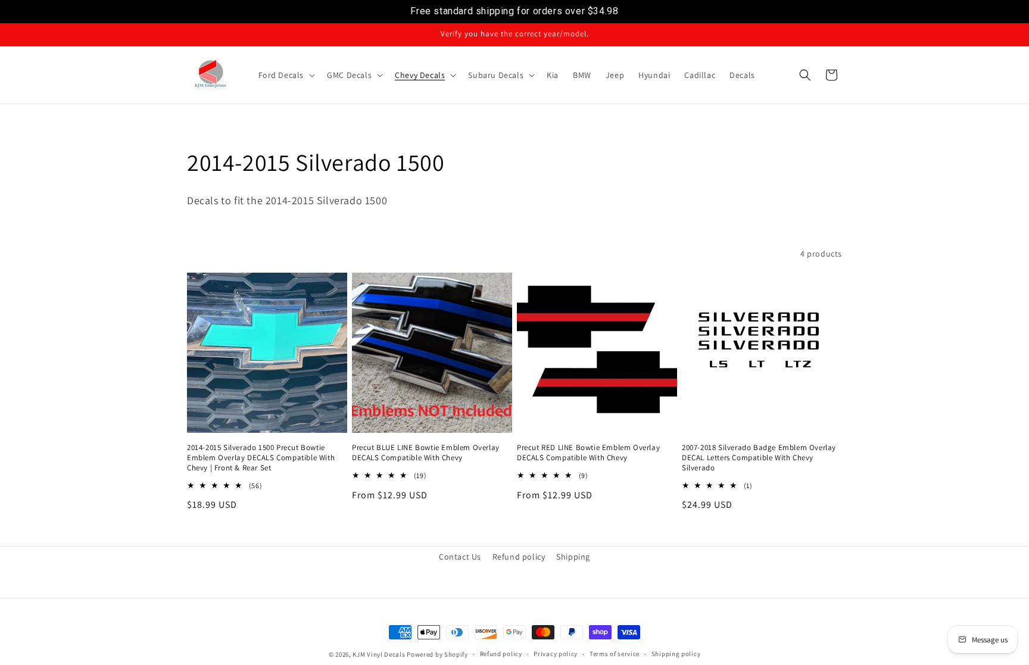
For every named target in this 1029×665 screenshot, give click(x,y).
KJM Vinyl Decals (379, 654)
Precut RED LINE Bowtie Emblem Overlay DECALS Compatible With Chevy (588, 453)
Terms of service (615, 654)
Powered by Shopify (437, 654)
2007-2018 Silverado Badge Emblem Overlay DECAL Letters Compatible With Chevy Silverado (759, 458)
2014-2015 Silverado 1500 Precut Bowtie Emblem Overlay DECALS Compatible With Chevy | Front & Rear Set (261, 458)
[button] (285, 75)
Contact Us (460, 556)
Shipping (573, 556)
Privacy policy (556, 654)
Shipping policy (676, 654)
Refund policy (518, 556)
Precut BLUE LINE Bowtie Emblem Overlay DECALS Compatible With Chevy (426, 453)
